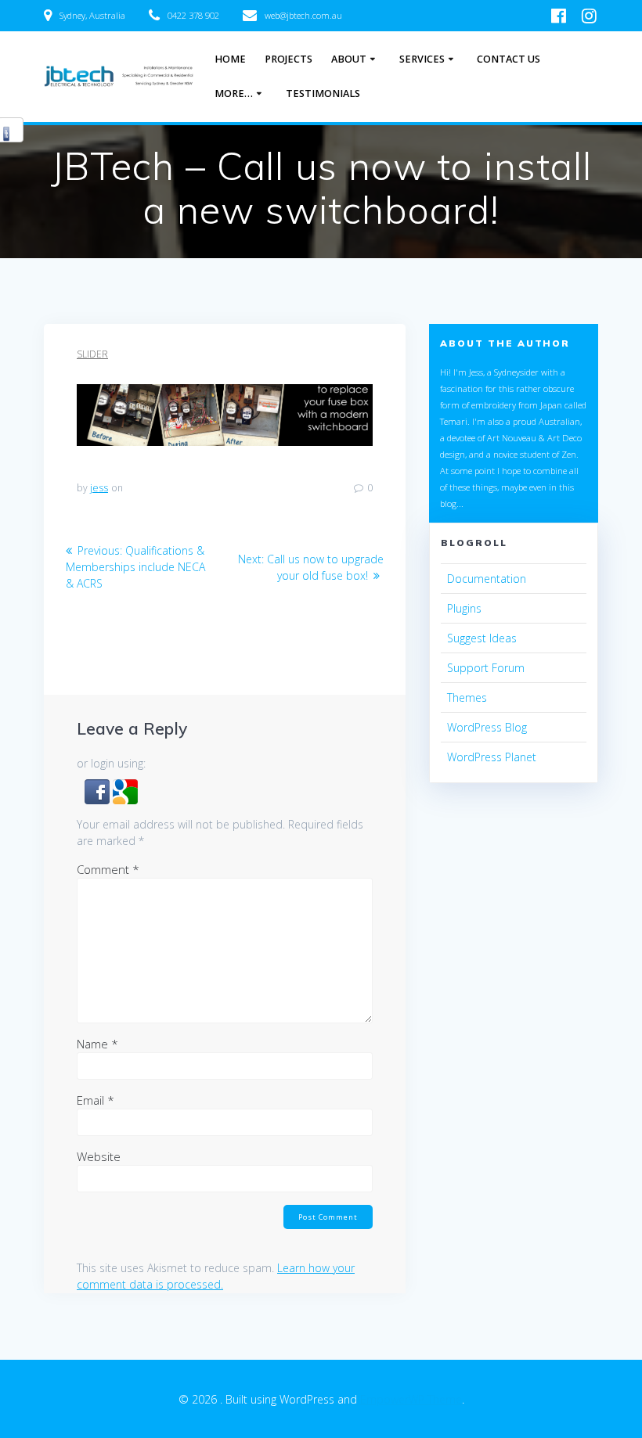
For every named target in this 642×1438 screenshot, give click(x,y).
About (348, 59)
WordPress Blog (487, 727)
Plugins (464, 608)
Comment (108, 869)
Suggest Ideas (482, 638)
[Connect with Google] (125, 800)
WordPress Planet (491, 757)
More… (234, 93)
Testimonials (323, 93)
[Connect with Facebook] (99, 800)
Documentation (486, 578)
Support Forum (486, 667)
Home (230, 59)
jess (99, 487)
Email (95, 1100)
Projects (288, 59)
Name (97, 1044)
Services (422, 59)
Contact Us (508, 59)
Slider (92, 354)
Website (99, 1156)
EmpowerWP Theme (411, 1399)
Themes (467, 697)
